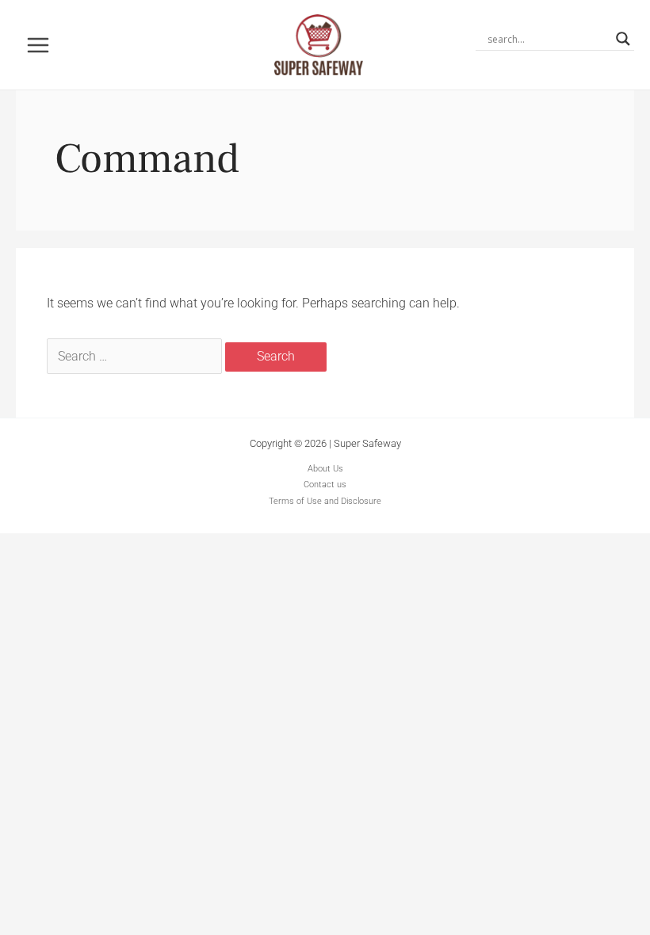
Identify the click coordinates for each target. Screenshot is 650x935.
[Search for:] (136, 356)
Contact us (325, 484)
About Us (325, 469)
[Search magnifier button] (623, 39)
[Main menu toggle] (38, 44)
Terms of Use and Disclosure (325, 501)
